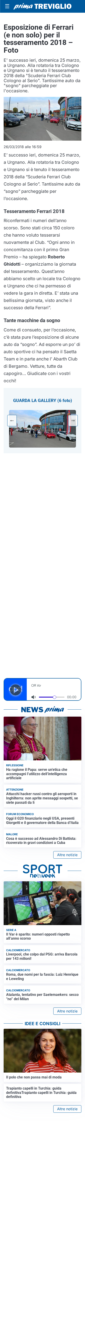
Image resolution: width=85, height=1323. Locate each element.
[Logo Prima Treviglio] (42, 6)
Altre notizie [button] (67, 855)
